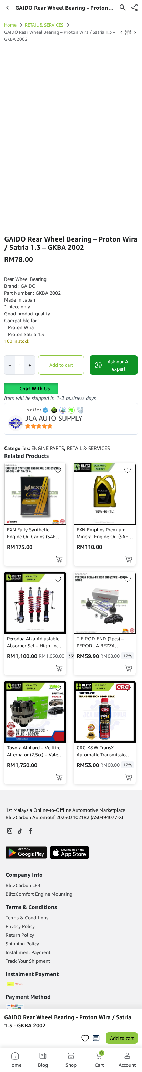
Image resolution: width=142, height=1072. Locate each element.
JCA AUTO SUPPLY (53, 418)
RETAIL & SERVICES (44, 25)
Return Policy (20, 935)
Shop (71, 1065)
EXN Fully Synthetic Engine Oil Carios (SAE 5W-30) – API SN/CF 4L (32, 533)
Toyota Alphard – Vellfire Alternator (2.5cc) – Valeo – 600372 (34, 751)
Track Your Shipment (28, 961)
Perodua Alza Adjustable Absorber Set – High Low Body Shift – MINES (33, 642)
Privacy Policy (20, 926)
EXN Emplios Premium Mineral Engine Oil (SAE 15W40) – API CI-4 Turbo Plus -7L (103, 533)
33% (72, 655)
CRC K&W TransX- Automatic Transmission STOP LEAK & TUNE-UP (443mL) (103, 751)
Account (127, 1065)
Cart (99, 1060)
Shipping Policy (22, 943)
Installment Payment (28, 952)
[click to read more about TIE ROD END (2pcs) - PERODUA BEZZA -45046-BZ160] (105, 603)
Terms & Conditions (27, 918)
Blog (43, 1065)
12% (127, 655)
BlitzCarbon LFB (23, 885)
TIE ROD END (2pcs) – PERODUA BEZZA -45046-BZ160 (100, 642)
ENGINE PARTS (47, 448)
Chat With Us (34, 388)
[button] (134, 7)
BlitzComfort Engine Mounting (39, 894)
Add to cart (61, 365)
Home (10, 25)
